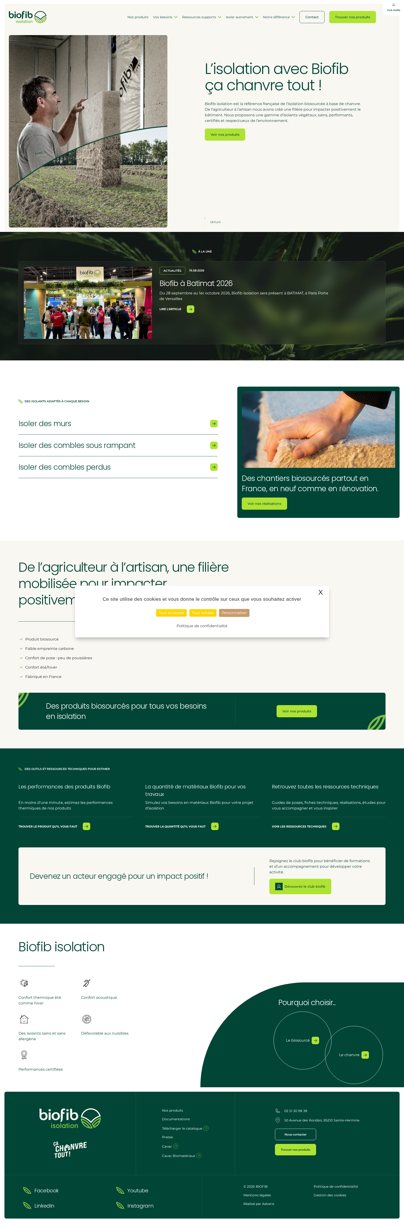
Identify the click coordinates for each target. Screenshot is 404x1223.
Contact (312, 17)
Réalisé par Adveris (258, 1204)
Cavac (167, 1146)
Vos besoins (162, 17)
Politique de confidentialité (336, 1186)
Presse (167, 1137)
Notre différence (276, 17)
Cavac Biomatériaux (179, 1156)
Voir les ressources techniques (299, 826)
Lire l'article (170, 309)
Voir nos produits (225, 134)
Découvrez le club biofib (305, 886)
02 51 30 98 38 (295, 1111)
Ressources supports (199, 17)
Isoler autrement (239, 17)
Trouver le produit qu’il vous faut (47, 826)
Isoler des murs (44, 423)
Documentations (176, 1119)
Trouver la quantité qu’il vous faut (175, 826)
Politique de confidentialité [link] (202, 626)
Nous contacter (296, 1134)
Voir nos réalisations (264, 504)
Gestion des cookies (330, 1195)
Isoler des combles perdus (64, 467)
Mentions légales (257, 1195)
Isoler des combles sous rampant (76, 445)
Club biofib (393, 10)
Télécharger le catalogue (182, 1128)
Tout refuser (203, 613)
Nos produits (137, 17)
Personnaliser (234, 613)
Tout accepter (171, 613)
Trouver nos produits (352, 17)
